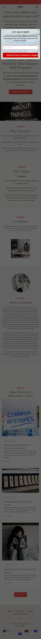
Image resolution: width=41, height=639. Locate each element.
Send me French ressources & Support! (22, 55)
